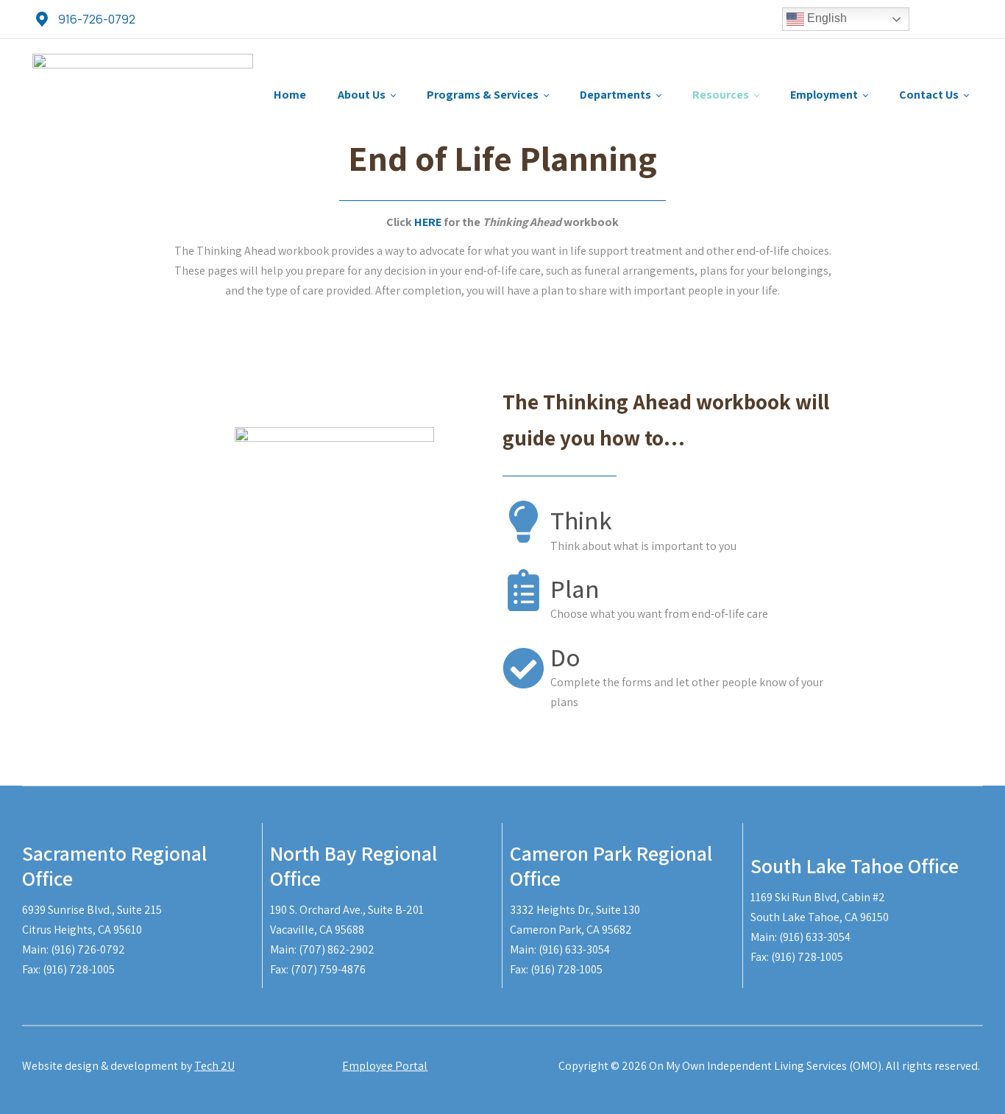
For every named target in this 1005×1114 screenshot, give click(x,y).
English (825, 18)
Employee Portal (384, 1066)
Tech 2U (214, 1066)
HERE (427, 222)
